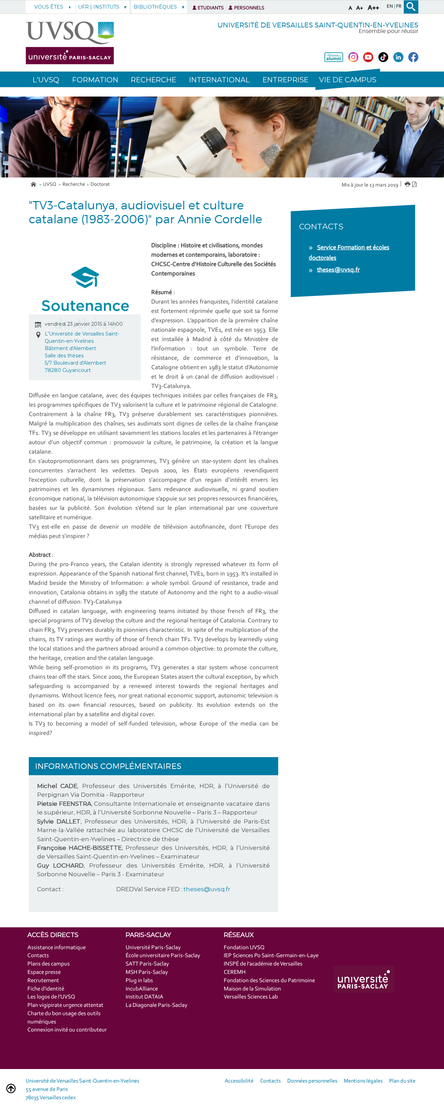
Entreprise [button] (285, 79)
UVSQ (50, 184)
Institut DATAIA (144, 997)
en (390, 6)
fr (398, 6)
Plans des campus (48, 964)
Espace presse (44, 972)
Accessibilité (239, 1081)
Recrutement (43, 981)
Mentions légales (363, 1081)
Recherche (73, 184)
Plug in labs (139, 981)
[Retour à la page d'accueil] (70, 43)
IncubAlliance (142, 989)
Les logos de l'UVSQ (51, 997)
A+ (359, 8)
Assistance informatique (56, 948)
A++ (373, 8)
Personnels (249, 8)
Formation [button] (95, 79)
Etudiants (211, 8)
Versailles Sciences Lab (251, 997)
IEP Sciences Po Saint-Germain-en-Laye (271, 956)
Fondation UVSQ (244, 948)
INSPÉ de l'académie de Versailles (263, 964)
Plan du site (402, 1081)
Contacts (38, 956)
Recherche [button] (153, 79)
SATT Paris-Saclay (147, 964)
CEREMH (235, 972)
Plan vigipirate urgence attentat (65, 1005)
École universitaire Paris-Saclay (163, 956)
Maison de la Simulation (252, 989)
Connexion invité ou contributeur (67, 1030)
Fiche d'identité (45, 989)
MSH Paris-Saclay (147, 972)
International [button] (219, 79)
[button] (347, 79)
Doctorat (100, 184)
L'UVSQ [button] (46, 79)
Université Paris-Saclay (153, 948)
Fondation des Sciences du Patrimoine (269, 981)
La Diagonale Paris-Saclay (156, 1005)
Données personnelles (312, 1081)
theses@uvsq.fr (206, 889)
